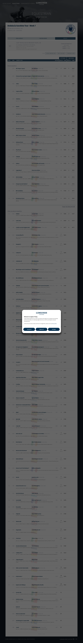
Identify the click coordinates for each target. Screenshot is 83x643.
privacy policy (54, 323)
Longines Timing (41, 313)
